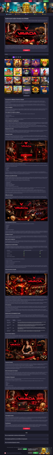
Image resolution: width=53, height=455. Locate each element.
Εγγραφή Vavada (26, 428)
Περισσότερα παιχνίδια (26, 95)
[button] (0, 7)
